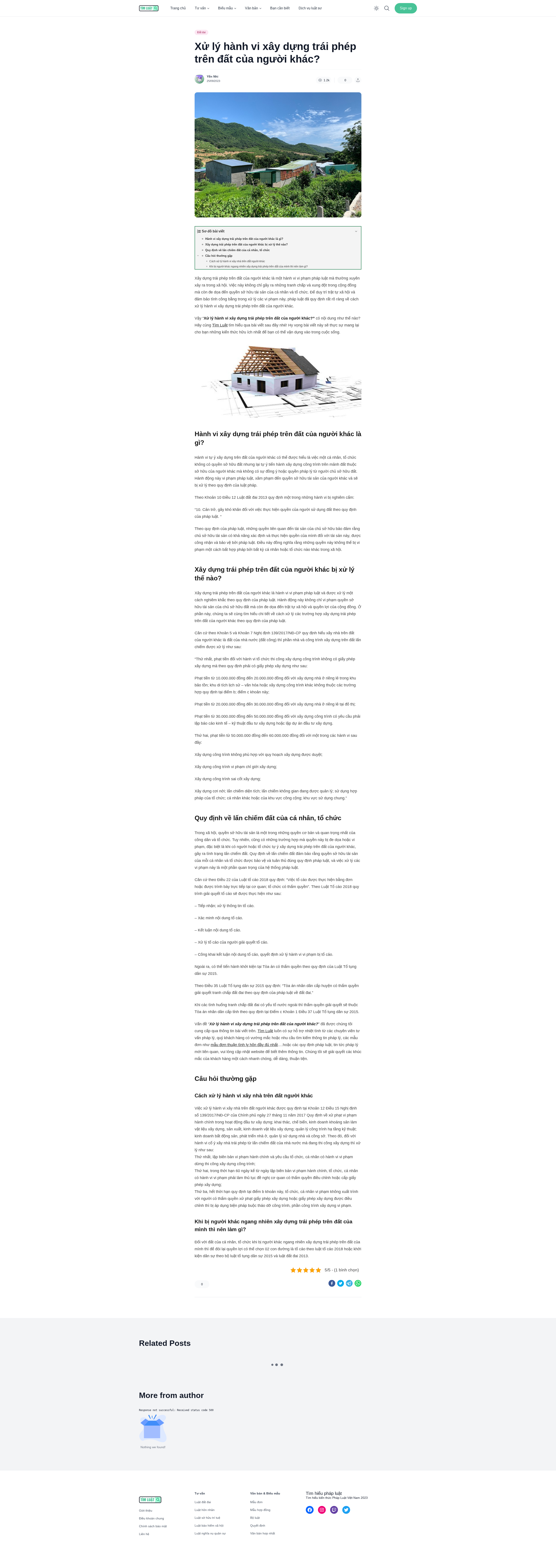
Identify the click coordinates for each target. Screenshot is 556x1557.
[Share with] (357, 80)
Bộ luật (255, 1517)
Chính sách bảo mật (153, 1526)
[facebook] (331, 1283)
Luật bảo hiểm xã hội (209, 1525)
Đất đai (201, 32)
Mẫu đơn (256, 1502)
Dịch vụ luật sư (310, 8)
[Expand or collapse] (356, 231)
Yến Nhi (212, 76)
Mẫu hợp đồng (260, 1510)
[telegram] (349, 1283)
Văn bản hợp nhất (262, 1533)
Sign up (406, 8)
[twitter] (340, 1283)
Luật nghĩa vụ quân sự (210, 1533)
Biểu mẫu (225, 8)
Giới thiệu (145, 1510)
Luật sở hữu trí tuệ (207, 1517)
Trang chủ (178, 8)
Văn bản (251, 8)
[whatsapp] (357, 1283)
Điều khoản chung (151, 1518)
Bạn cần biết (280, 8)
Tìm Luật (220, 325)
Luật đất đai (203, 1502)
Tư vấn (200, 8)
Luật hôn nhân (205, 1510)
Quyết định (257, 1525)
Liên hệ (144, 1534)
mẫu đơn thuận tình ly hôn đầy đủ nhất (244, 1045)
